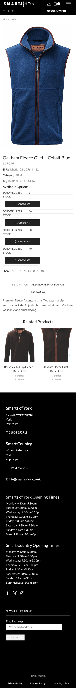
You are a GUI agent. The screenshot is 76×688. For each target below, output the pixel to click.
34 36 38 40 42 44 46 (21, 181)
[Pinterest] (25, 271)
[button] (6, 355)
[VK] (21, 271)
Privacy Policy (15, 683)
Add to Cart (24, 204)
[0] (53, 4)
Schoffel (19, 375)
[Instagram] (13, 11)
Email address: (15, 621)
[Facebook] (4, 11)
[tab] (20, 284)
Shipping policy (61, 683)
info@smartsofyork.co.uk (24, 479)
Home (6, 19)
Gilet (14, 19)
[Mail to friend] (29, 271)
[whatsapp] (38, 271)
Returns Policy (37, 683)
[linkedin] (34, 271)
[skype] (42, 271)
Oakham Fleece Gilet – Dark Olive (56, 369)
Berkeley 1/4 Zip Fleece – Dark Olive (19, 369)
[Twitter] (8, 11)
